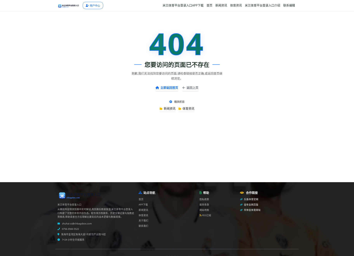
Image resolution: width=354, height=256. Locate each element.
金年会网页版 (250, 204)
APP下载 (143, 204)
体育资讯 (236, 5)
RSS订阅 (206, 215)
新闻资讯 (221, 5)
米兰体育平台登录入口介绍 (262, 5)
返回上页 (192, 88)
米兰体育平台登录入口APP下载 (183, 5)
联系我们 (143, 225)
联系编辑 (289, 5)
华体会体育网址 (252, 210)
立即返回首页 (169, 88)
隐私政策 (204, 199)
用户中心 (95, 5)
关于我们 (143, 220)
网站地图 (204, 210)
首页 (209, 5)
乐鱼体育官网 (250, 199)
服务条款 (204, 204)
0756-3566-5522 (70, 229)
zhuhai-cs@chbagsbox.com (76, 223)
